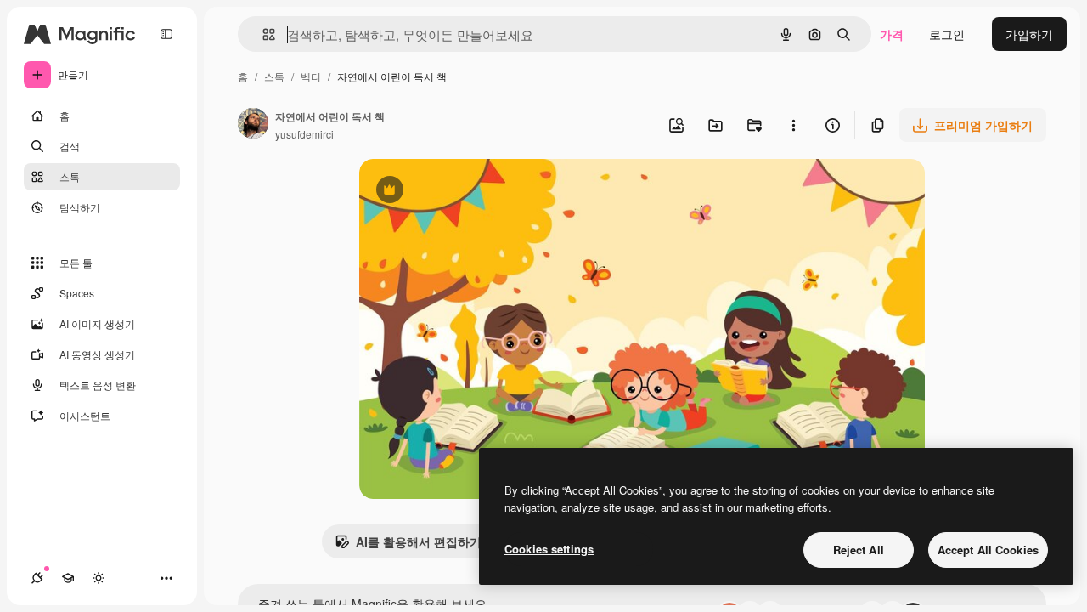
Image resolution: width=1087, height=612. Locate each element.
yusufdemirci (304, 134)
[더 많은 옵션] (793, 125)
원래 (457, 192)
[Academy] (68, 578)
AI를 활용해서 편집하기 (408, 545)
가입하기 (1029, 34)
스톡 (274, 76)
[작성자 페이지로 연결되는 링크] (253, 125)
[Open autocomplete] (262, 34)
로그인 (947, 34)
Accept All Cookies (988, 549)
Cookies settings (549, 549)
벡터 (311, 76)
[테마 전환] (98, 578)
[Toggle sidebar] (166, 34)
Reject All (858, 549)
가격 (892, 34)
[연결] (37, 578)
